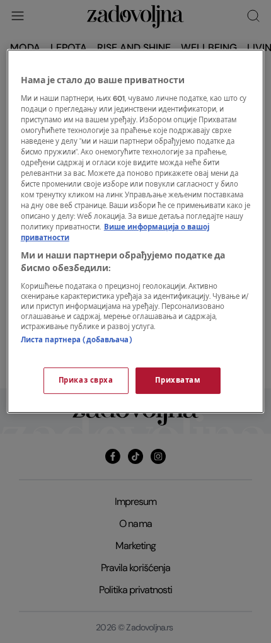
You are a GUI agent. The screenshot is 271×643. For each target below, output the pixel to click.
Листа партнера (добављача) (76, 340)
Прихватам (177, 380)
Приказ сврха (86, 380)
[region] (136, 231)
